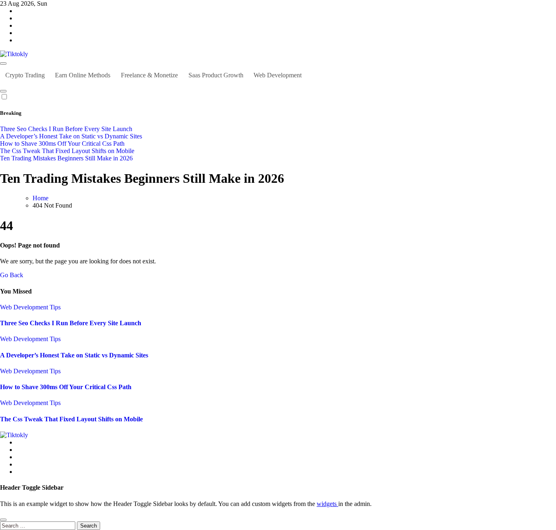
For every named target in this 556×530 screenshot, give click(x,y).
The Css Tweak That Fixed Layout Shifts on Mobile (71, 419)
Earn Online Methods (82, 75)
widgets (327, 503)
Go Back (11, 275)
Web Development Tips (30, 307)
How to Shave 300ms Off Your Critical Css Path (65, 386)
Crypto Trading (25, 75)
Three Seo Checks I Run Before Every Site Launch (70, 323)
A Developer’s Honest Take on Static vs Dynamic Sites (74, 355)
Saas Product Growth (215, 75)
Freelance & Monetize (149, 75)
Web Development (278, 75)
